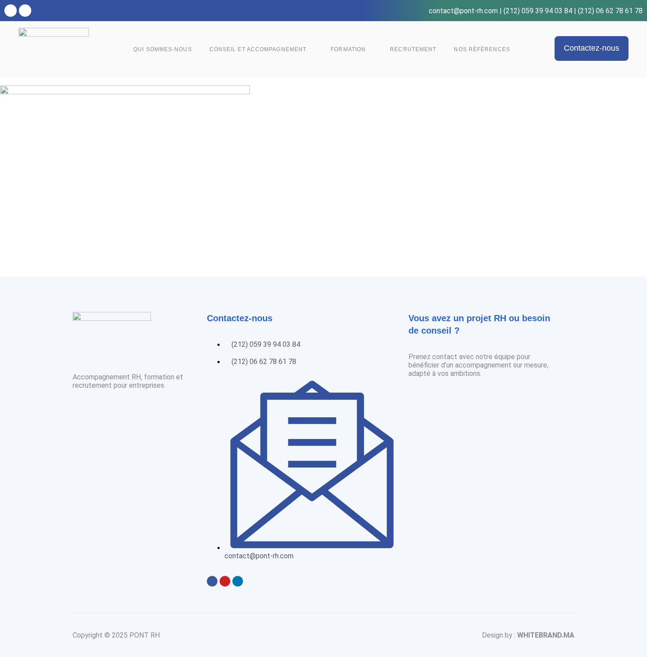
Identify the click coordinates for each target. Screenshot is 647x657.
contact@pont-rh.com (463, 11)
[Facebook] (10, 10)
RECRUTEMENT (413, 49)
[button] (592, 48)
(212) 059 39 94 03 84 (538, 11)
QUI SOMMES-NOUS (162, 49)
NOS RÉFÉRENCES (482, 49)
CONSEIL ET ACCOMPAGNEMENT (258, 49)
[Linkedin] (25, 10)
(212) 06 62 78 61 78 (610, 11)
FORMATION (348, 49)
